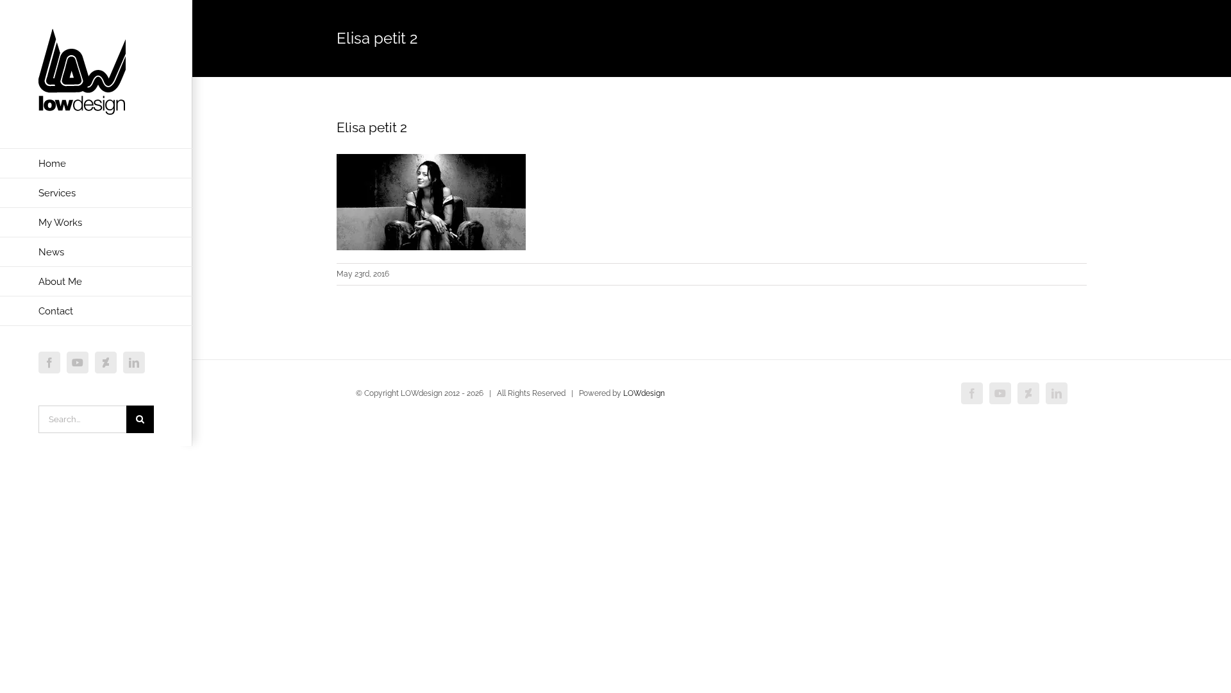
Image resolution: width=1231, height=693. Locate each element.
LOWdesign (644, 393)
